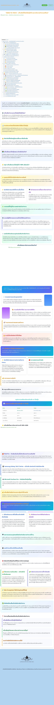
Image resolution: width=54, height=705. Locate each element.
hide (7, 39)
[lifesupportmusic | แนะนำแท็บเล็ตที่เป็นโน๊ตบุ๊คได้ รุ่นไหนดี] (27, 5)
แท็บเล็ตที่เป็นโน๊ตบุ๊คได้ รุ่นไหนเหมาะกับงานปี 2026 (8, 5)
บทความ (17, 5)
